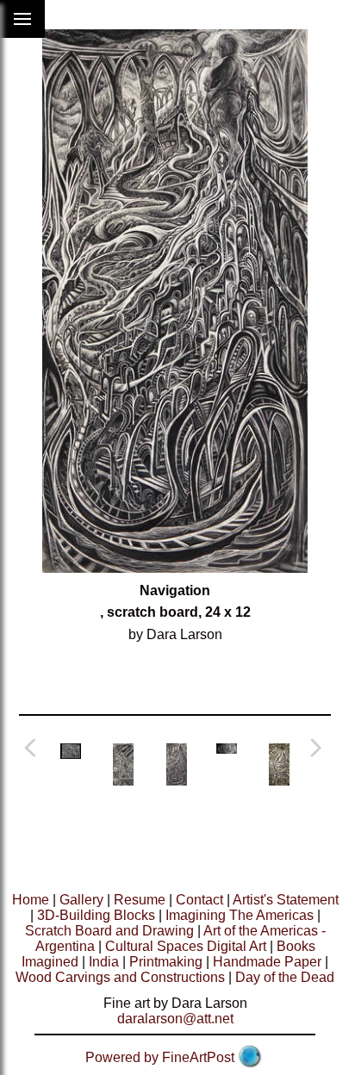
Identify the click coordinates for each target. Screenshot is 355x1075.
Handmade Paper (267, 961)
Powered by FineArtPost (159, 1057)
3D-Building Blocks (96, 915)
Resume (139, 899)
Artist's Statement (286, 899)
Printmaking (165, 961)
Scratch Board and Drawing (109, 930)
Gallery (81, 899)
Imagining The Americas (239, 915)
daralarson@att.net (175, 1018)
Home (30, 899)
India (104, 961)
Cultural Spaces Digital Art (185, 946)
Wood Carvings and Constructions (120, 977)
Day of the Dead (284, 977)
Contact (199, 899)
